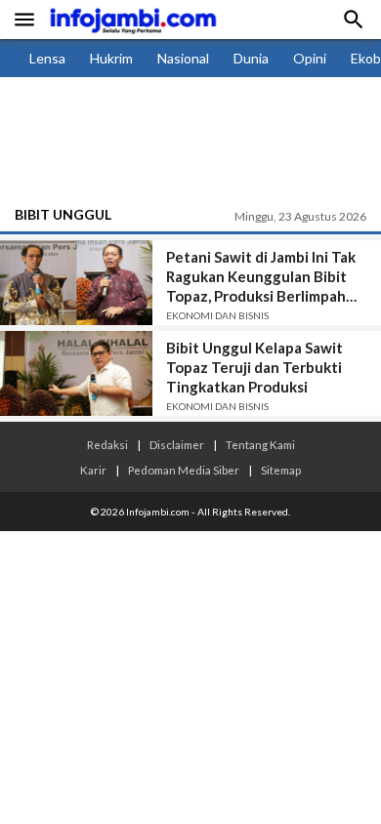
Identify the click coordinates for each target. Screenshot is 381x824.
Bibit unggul (63, 214)
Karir (93, 469)
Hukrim (111, 58)
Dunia (251, 58)
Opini (309, 58)
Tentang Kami (260, 444)
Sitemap (281, 469)
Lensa (47, 58)
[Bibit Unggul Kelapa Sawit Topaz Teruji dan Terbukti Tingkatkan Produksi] (76, 373)
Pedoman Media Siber (183, 469)
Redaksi (107, 444)
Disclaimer (176, 444)
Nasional (183, 58)
